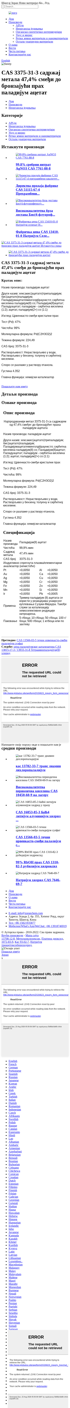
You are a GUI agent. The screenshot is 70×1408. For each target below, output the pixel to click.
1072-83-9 (7, 941)
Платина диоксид (52, 938)
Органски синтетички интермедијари (39, 31)
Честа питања (17, 51)
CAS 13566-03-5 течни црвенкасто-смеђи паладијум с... (38, 841)
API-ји (20, 25)
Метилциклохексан (28, 938)
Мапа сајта (32, 935)
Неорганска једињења (29, 28)
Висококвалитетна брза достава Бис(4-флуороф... (35, 212)
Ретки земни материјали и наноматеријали (42, 38)
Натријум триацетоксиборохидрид (21, 943)
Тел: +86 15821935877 (22, 922)
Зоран (5, 954)
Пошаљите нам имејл (14, 386)
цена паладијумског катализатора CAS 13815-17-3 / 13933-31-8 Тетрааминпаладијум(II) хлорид (31, 650)
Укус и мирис (24, 35)
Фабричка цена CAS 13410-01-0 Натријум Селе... (37, 234)
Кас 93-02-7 (22, 941)
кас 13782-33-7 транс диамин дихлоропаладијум (38, 768)
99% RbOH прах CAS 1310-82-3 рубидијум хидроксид (37, 864)
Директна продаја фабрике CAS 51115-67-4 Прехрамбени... (37, 189)
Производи (15, 22)
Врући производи (12, 935)
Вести (12, 48)
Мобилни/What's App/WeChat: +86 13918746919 (38, 926)
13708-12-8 (8, 938)
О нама (13, 44)
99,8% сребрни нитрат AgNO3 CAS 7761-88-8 (33, 166)
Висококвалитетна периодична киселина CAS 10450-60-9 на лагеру (37, 791)
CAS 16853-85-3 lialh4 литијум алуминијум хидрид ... (38, 816)
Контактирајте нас (20, 54)
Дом (11, 18)
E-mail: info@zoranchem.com (26, 913)
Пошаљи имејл (10, 951)
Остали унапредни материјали (34, 41)
